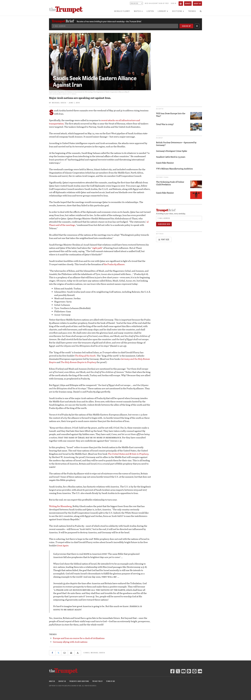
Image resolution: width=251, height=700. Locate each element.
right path (97, 248)
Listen (150, 11)
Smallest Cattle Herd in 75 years (170, 157)
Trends (192, 11)
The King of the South (85, 355)
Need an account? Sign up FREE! (157, 3)
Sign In (173, 3)
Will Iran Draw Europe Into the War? (170, 114)
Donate (188, 3)
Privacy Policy (97, 681)
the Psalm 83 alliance (114, 264)
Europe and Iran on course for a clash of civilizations (79, 638)
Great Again (62, 545)
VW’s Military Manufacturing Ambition (174, 168)
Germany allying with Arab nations (70, 641)
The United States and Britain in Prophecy (128, 453)
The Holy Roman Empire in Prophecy (78, 362)
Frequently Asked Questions (79, 681)
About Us (197, 3)
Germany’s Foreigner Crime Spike (171, 151)
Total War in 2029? (165, 124)
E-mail (94, 652)
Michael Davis (59, 102)
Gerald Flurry (122, 11)
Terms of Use (110, 681)
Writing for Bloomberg (60, 506)
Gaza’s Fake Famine (165, 162)
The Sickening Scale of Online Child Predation (170, 183)
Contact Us (62, 681)
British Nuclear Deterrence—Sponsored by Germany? (176, 143)
